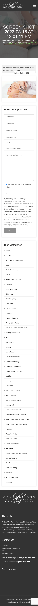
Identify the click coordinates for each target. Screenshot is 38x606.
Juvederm (10, 342)
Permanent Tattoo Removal (16, 424)
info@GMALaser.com (26, 558)
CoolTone (9, 304)
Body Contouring (12, 270)
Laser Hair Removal (13, 357)
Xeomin (9, 482)
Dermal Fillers (11, 308)
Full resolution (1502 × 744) (24, 73)
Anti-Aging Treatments (14, 260)
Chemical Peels (11, 289)
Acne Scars (10, 255)
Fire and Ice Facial (12, 323)
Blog (7, 265)
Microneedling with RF (14, 400)
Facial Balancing (12, 318)
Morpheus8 (10, 405)
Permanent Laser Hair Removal (17, 419)
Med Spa (9, 381)
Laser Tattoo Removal (14, 371)
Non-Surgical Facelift (13, 410)
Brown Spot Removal (13, 280)
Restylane (9, 448)
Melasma (9, 386)
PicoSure (9, 429)
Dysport (9, 313)
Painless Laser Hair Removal (16, 415)
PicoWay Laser (11, 439)
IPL (7, 337)
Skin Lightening (11, 458)
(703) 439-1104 (24, 562)
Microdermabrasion (13, 390)
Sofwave (9, 473)
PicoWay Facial (11, 434)
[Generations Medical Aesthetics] (13, 5)
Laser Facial (10, 352)
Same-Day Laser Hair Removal (17, 453)
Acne (8, 251)
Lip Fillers (9, 376)
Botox (8, 275)
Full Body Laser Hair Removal (16, 328)
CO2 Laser (10, 294)
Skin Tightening (11, 468)
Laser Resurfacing (12, 362)
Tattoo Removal (12, 477)
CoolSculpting (11, 299)
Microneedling (11, 395)
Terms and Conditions (12, 212)
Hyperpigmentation (13, 333)
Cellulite (9, 284)
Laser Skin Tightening (13, 366)
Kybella (8, 347)
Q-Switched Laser (12, 444)
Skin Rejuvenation (12, 463)
